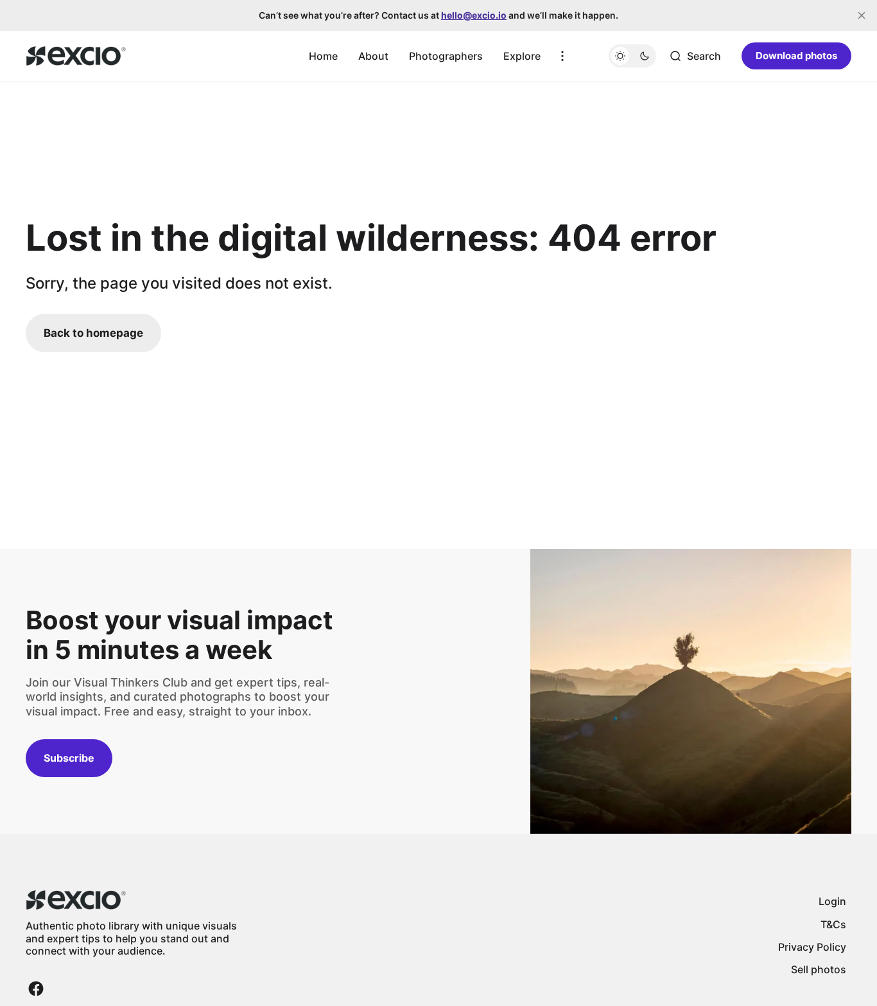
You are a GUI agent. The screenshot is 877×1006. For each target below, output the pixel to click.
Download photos (796, 55)
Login (832, 901)
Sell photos (818, 969)
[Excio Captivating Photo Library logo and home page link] (76, 56)
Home (323, 55)
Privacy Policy (812, 946)
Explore (522, 55)
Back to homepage (93, 333)
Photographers (446, 55)
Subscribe (69, 757)
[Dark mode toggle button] (632, 55)
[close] (861, 15)
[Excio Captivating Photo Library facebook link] (36, 989)
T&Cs (833, 924)
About (373, 55)
